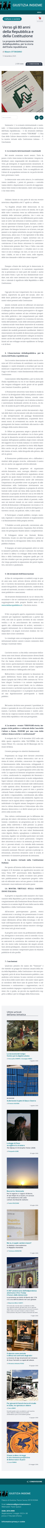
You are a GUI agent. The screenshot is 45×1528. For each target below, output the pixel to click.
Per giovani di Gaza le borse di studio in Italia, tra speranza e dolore (21, 1404)
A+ (41, 117)
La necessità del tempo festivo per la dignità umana (18, 1055)
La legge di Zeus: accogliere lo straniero (16, 1144)
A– (37, 117)
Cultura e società (12, 19)
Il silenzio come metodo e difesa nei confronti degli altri (19, 1354)
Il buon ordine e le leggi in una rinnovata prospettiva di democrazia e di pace (18, 1457)
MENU (39, 12)
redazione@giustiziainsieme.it (18, 1504)
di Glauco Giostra (21, 1101)
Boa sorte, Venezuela (15, 1191)
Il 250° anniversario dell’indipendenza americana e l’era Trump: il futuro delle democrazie (22, 1293)
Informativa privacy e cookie (13, 1521)
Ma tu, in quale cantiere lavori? (19, 1243)
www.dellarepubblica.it (12, 605)
